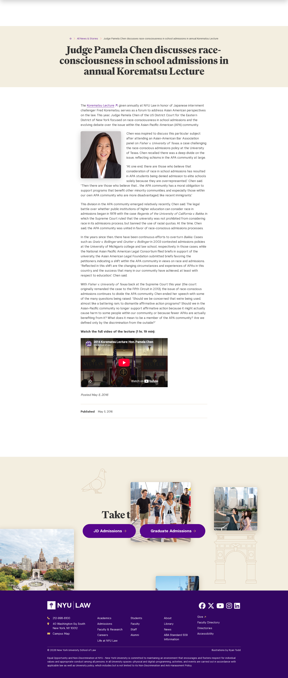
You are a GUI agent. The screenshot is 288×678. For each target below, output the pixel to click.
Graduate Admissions (171, 531)
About (168, 618)
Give (200, 617)
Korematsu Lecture (100, 105)
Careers (102, 635)
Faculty (135, 624)
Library (169, 624)
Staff (134, 629)
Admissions (104, 624)
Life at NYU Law (107, 640)
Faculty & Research (109, 629)
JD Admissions (108, 531)
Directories (204, 628)
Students (136, 618)
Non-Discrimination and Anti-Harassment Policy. (165, 665)
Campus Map (61, 633)
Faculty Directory (208, 622)
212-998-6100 (61, 618)
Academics (104, 618)
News (167, 629)
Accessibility (205, 633)
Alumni (135, 635)
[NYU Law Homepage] (69, 606)
